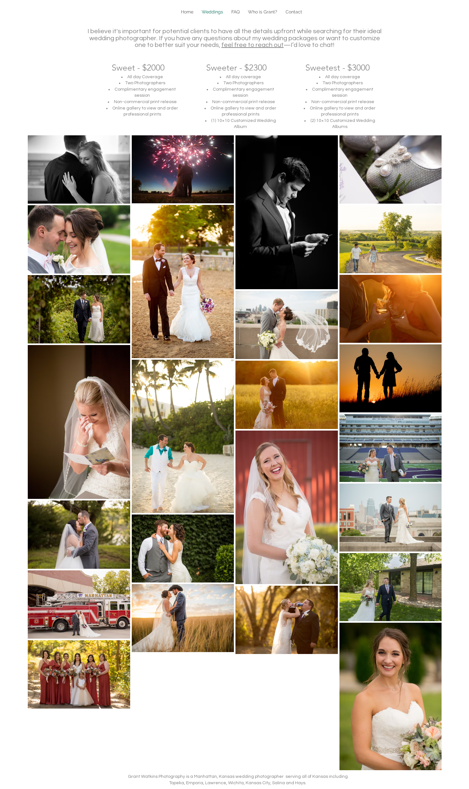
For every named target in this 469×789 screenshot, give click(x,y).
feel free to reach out (252, 45)
